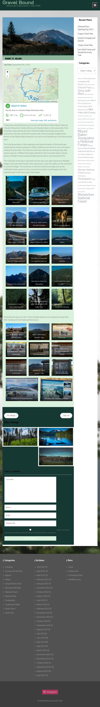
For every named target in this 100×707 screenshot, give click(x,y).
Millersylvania (85, 125)
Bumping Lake (89, 78)
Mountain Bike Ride (13, 588)
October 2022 (42, 592)
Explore (8, 575)
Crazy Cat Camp (12, 445)
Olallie (88, 167)
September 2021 (43, 625)
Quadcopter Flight (12, 604)
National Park (10, 596)
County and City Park (13, 571)
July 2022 (41, 600)
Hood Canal (81, 116)
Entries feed (73, 571)
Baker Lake (81, 79)
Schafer (80, 185)
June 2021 (41, 638)
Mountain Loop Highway (87, 128)
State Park (9, 613)
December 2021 (43, 613)
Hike (90, 109)
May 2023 (41, 571)
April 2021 (41, 646)
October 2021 (42, 621)
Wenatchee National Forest (86, 198)
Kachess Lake (88, 116)
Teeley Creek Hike (85, 45)
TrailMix (30, 20)
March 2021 (41, 650)
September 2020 (44, 667)
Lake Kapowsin (90, 119)
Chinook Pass (84, 87)
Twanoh (83, 192)
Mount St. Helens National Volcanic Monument (86, 154)
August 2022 (42, 596)
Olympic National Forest (86, 171)
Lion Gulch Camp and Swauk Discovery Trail (86, 52)
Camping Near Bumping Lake (53, 445)
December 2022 (43, 588)
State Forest (10, 608)
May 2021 (41, 642)
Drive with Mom (84, 92)
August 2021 (42, 629)
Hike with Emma (86, 112)
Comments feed (75, 575)
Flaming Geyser (84, 100)
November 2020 (44, 658)
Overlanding (66, 20)
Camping (9, 567)
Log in (70, 567)
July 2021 (40, 633)
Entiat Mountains (89, 94)
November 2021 (43, 617)
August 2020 (42, 671)
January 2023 (42, 583)
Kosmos (80, 119)
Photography (85, 179)
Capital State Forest (89, 85)
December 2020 (43, 654)
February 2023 (43, 579)
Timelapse (88, 189)
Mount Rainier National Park (87, 150)
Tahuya (83, 189)
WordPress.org (74, 579)
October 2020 (42, 663)
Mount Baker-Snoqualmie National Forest (86, 138)
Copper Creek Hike (85, 33)
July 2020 (41, 675)
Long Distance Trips (13, 583)
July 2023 (41, 567)
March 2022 (42, 604)
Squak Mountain (86, 185)
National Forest (11, 592)
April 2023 (41, 575)
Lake (84, 119)
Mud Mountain (81, 161)
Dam (93, 88)
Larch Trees (80, 122)
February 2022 (43, 608)
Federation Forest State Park (85, 97)
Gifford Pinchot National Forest (87, 103)
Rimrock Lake (87, 182)
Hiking (7, 579)
